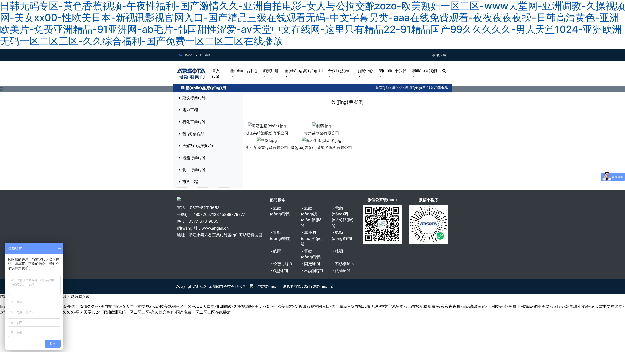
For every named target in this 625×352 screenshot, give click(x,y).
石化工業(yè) (193, 121)
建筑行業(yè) (193, 97)
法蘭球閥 (343, 270)
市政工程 (190, 181)
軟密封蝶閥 (283, 263)
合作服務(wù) (340, 70)
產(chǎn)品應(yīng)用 (303, 70)
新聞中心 (365, 70)
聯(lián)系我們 (424, 70)
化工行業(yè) (193, 169)
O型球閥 (280, 270)
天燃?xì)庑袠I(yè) (197, 145)
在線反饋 (439, 55)
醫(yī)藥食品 (438, 88)
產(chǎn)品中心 (244, 70)
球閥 (339, 251)
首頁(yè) (216, 73)
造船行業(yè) (193, 157)
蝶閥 (277, 251)
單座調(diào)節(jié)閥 (312, 238)
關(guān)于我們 (392, 70)
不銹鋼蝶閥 (314, 270)
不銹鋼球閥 (344, 263)
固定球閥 (312, 263)
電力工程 (190, 109)
